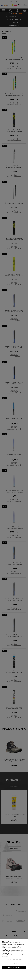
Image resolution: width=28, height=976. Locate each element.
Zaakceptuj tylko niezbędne (14, 959)
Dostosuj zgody (14, 963)
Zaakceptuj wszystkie (14, 967)
